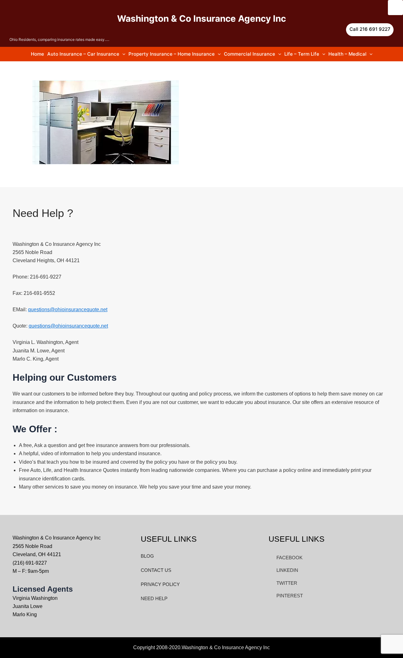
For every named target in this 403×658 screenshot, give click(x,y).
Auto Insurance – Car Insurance (83, 54)
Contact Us (156, 570)
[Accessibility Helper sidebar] (395, 7)
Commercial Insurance (249, 54)
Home (37, 54)
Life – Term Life (301, 54)
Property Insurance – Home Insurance (171, 54)
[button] (370, 29)
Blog (147, 556)
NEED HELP (154, 598)
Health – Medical (347, 54)
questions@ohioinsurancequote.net (67, 309)
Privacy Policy (160, 584)
